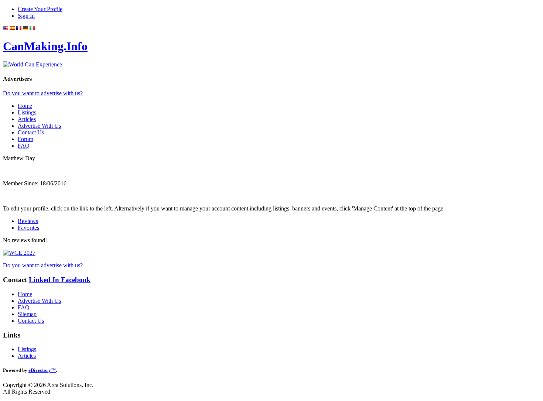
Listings (27, 112)
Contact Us (31, 132)
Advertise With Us (39, 126)
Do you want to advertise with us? (43, 93)
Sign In (26, 16)
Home (25, 106)
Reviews (28, 221)
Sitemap (27, 314)
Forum (25, 139)
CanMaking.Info (45, 46)
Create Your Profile (40, 9)
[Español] (12, 28)
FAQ (24, 146)
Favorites (28, 228)
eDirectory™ (42, 370)
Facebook (75, 280)
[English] (5, 28)
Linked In (45, 280)
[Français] (18, 28)
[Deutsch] (25, 28)
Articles (27, 119)
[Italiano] (32, 28)
